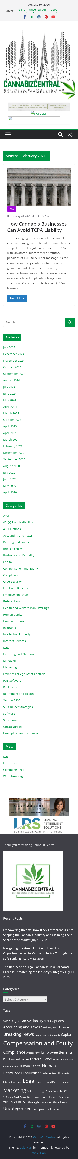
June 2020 (9, 479)
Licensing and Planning (18, 654)
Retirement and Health (18, 694)
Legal (12, 209)
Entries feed (11, 763)
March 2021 (11, 439)
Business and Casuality (18, 555)
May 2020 (9, 486)
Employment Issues (16, 595)
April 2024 (10, 407)
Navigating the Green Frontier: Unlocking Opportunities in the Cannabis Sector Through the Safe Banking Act (37, 953)
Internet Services (14, 641)
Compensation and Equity (20, 568)
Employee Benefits (15, 588)
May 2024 (9, 400)
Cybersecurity (12, 581)
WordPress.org (13, 776)
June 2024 (9, 393)
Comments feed (13, 770)
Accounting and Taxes (18, 535)
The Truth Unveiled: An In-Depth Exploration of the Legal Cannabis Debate (42, 13)
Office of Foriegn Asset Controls (24, 674)
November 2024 (13, 360)
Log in (7, 756)
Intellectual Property (16, 634)
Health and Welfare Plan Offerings (26, 608)
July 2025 (9, 347)
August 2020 (11, 466)
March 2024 (11, 413)
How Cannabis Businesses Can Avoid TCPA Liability (37, 226)
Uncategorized (13, 727)
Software (9, 713)
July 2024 (9, 387)
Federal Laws (12, 601)
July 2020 (9, 472)
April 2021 (10, 433)
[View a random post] (70, 134)
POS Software (12, 680)
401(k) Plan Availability (18, 522)
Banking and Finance (17, 542)
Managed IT (11, 661)
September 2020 (14, 459)
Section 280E (11, 700)
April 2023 (10, 426)
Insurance (10, 628)
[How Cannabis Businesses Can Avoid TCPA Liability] (39, 187)
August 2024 (11, 380)
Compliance (11, 575)
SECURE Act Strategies (18, 707)
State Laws (10, 720)
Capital (8, 562)
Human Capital (13, 614)
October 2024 (12, 367)
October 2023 (12, 420)
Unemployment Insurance (20, 733)
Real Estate (10, 687)
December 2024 (13, 354)
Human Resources (15, 621)
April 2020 (10, 492)
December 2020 (13, 453)
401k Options (12, 529)
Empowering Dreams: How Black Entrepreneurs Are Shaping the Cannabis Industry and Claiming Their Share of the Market (38, 935)
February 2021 (12, 446)
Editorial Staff (42, 216)
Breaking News (13, 549)
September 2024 (14, 374)
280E (6, 516)
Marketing (10, 667)
